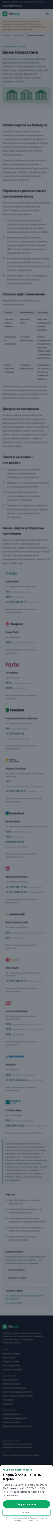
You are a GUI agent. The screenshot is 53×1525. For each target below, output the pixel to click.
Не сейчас (26, 1512)
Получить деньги (27, 1504)
